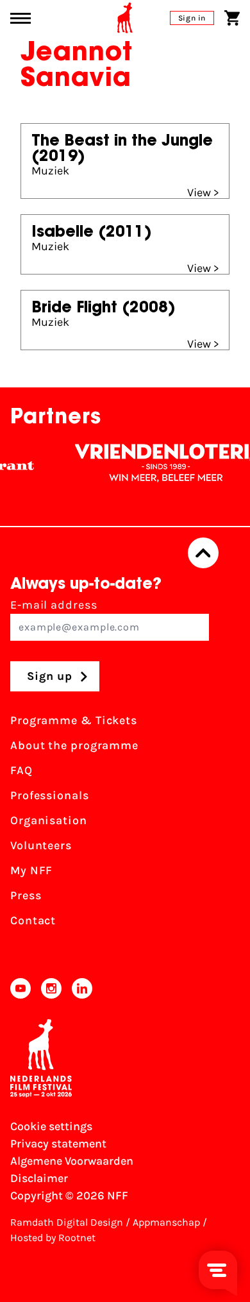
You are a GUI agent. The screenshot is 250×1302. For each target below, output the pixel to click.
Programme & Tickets (73, 720)
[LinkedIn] (82, 988)
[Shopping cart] (232, 18)
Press (26, 895)
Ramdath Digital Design (66, 1222)
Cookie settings (51, 1126)
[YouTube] (20, 988)
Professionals (49, 795)
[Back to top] (203, 552)
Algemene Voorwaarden (71, 1161)
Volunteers (41, 845)
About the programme (74, 745)
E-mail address (53, 605)
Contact (33, 920)
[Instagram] (51, 988)
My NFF (31, 870)
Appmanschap (166, 1222)
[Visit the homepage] (125, 18)
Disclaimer (39, 1178)
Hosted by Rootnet (53, 1237)
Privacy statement (58, 1144)
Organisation (48, 820)
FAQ (21, 770)
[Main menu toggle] (20, 18)
